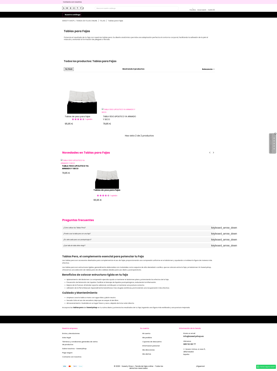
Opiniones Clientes (271, 143)
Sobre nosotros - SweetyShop (74, 348)
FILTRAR (68, 69)
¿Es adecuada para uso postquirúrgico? (139, 239)
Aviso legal (66, 337)
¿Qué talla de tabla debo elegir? (139, 245)
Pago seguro (67, 353)
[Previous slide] (209, 152)
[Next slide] (213, 152)
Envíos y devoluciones (71, 333)
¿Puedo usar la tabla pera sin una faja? (139, 233)
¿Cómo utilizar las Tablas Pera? (139, 227)
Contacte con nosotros (71, 357)
